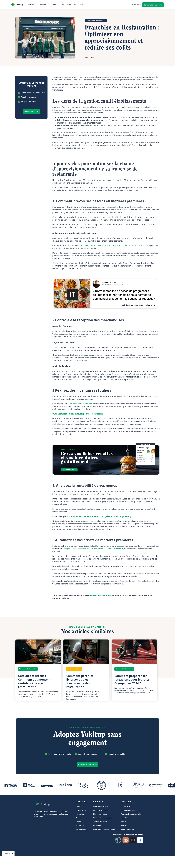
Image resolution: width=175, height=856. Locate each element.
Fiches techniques (100, 814)
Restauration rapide (128, 810)
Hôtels (123, 822)
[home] (18, 4)
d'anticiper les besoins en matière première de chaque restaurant (110, 245)
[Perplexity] (133, 840)
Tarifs (62, 5)
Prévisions (97, 825)
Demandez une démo (153, 5)
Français (7, 854)
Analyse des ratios (100, 822)
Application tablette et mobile (104, 829)
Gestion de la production (102, 818)
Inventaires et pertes (101, 810)
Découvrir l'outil (31, 111)
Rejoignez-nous (81, 829)
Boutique (79, 818)
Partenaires (72, 5)
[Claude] (125, 840)
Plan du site (80, 825)
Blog (81, 5)
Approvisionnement (100, 806)
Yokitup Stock (81, 810)
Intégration (80, 814)
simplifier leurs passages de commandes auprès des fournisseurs (93, 548)
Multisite (124, 825)
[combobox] (8, 853)
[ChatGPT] (118, 840)
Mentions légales (127, 829)
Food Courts (125, 818)
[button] (32, 4)
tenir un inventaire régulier (80, 403)
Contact (78, 822)
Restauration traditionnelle (131, 814)
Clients (53, 5)
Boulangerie (125, 806)
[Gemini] (140, 840)
